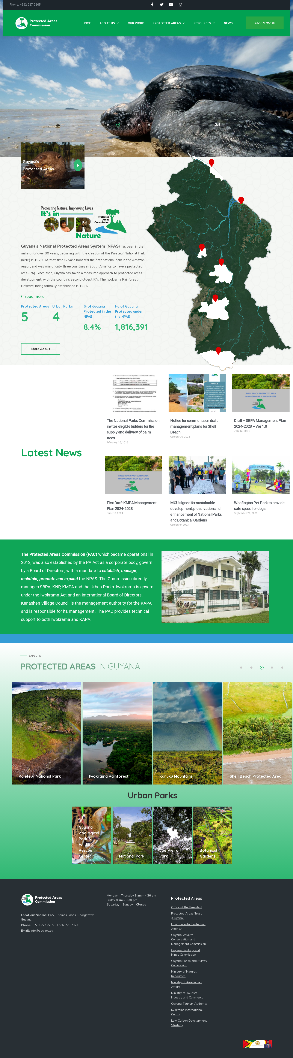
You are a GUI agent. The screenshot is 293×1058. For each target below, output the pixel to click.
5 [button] (149, 125)
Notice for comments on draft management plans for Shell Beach (193, 426)
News (228, 23)
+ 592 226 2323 (67, 925)
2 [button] (119, 125)
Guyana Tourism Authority (189, 1004)
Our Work (136, 23)
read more (35, 296)
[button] (83, 296)
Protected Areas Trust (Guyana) (186, 916)
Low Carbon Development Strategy (189, 1023)
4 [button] (139, 125)
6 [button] (160, 125)
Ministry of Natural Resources (183, 974)
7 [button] (170, 125)
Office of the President (186, 907)
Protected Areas (167, 23)
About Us (107, 23)
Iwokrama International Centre (187, 1012)
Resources (202, 23)
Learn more (265, 23)
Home (87, 23)
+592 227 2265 (30, 5)
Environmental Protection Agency (188, 926)
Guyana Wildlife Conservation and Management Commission (188, 939)
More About (40, 349)
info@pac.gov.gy (42, 931)
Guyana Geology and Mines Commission (185, 952)
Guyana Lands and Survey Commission (189, 963)
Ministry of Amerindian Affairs (186, 984)
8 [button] (180, 125)
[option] (46, 733)
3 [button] (129, 125)
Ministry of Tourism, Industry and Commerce (187, 995)
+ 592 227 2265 (43, 925)
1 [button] (108, 125)
